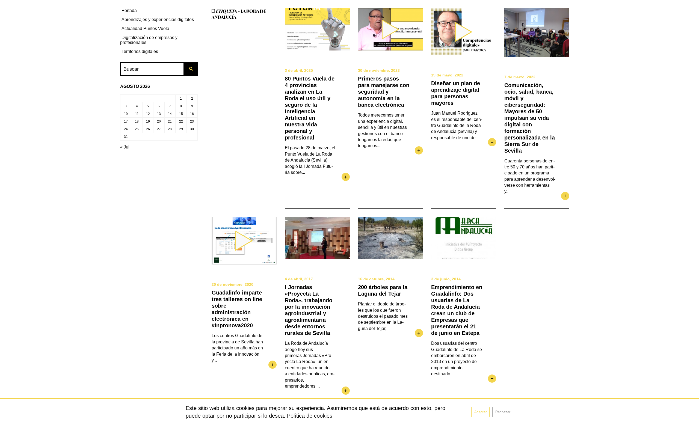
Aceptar (480, 412)
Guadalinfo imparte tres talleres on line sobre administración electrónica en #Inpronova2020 (237, 309)
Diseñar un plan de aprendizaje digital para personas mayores (455, 93)
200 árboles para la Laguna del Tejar (382, 290)
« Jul (124, 147)
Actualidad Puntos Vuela (145, 28)
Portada (129, 10)
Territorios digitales (140, 51)
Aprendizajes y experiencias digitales (158, 19)
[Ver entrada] (317, 29)
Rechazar (502, 412)
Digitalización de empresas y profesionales (148, 40)
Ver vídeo (390, 29)
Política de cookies (309, 416)
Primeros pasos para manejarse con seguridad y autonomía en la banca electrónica (383, 92)
